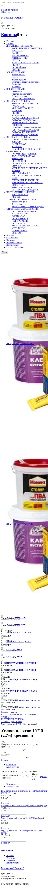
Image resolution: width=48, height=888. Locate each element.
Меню (4, 252)
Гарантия (10, 858)
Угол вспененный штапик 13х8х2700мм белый (22, 818)
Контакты (10, 860)
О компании (7, 850)
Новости (10, 855)
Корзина (9, 34)
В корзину (5, 803)
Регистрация (12, 10)
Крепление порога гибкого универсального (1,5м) (24, 805)
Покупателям (12, 863)
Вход (3, 10)
